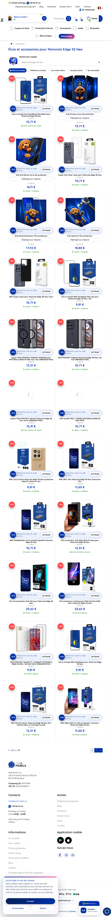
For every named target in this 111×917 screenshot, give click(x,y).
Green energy (18, 2)
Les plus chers (76, 70)
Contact (87, 6)
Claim (77, 6)
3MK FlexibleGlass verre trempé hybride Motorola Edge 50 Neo (31, 541)
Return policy (14, 853)
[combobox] (61, 62)
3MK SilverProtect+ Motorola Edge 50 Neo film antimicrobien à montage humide (31, 724)
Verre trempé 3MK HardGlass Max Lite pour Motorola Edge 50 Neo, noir (80, 298)
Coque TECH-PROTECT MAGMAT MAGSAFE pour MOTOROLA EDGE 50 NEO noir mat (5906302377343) (31, 359)
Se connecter (88, 9)
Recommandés (18, 70)
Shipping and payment (25, 6)
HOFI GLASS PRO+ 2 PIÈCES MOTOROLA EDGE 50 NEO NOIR (79, 419)
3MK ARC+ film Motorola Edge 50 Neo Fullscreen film (80, 480)
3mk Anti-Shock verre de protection (31, 175)
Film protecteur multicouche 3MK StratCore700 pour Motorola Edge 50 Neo (79, 602)
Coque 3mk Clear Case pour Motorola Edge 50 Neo (80, 175)
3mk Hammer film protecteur (79, 236)
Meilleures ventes (38, 70)
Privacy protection (17, 848)
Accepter (30, 901)
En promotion (93, 70)
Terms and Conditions (18, 858)
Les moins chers (58, 70)
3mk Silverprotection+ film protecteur (31, 236)
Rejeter (43, 908)
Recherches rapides (28, 57)
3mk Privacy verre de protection (80, 114)
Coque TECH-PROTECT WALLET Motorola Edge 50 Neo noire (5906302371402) (31, 419)
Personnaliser (18, 908)
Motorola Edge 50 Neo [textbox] (32, 62)
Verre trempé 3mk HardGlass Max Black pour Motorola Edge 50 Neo (31, 115)
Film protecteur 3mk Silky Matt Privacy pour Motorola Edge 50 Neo (80, 541)
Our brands (13, 838)
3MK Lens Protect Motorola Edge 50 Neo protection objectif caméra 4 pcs (31, 480)
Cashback (51, 6)
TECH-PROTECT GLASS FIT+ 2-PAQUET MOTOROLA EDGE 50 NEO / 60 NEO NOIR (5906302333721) (31, 663)
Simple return (66, 6)
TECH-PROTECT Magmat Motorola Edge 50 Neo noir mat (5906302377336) (80, 359)
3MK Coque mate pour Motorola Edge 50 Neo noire (31, 297)
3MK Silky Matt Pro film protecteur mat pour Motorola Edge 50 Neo (80, 724)
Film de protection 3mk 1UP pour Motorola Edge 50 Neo (31, 602)
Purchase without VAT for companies (25, 872)
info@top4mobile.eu (17, 801)
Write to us (35, 2)
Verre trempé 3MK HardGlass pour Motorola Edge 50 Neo (79, 663)
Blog (41, 6)
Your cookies (14, 843)
